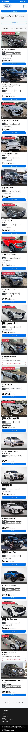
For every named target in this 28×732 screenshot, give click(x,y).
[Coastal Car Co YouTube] (6, 1)
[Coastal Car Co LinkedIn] (8, 1)
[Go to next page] (22, 702)
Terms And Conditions (7, 720)
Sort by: (13, 28)
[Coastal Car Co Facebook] (3, 1)
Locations (23, 1)
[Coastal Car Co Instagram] (4, 1)
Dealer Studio (10, 730)
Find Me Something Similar (14, 363)
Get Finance (14, 63)
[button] (25, 6)
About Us (4, 713)
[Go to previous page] (5, 702)
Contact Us (4, 716)
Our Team (4, 715)
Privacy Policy (5, 721)
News (3, 718)
